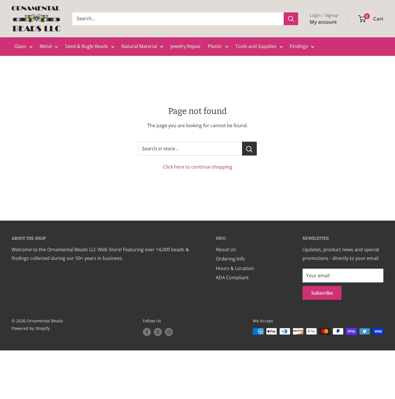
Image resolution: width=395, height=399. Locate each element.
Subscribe (322, 293)
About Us (226, 249)
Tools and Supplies (255, 46)
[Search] (291, 18)
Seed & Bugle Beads (86, 46)
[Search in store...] (249, 149)
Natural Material (139, 46)
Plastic (215, 46)
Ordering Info (230, 259)
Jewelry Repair (185, 46)
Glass (20, 46)
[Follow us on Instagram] (169, 332)
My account (323, 22)
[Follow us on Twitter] (158, 332)
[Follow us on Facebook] (147, 332)
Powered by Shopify (31, 328)
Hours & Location (235, 268)
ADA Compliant (232, 277)
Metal (46, 46)
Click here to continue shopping (197, 167)
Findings (299, 46)
